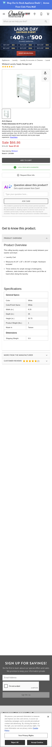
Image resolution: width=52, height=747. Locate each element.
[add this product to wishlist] (45, 79)
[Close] (48, 716)
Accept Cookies (37, 742)
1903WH (11, 153)
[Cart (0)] (48, 14)
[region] (26, 730)
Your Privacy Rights (25, 735)
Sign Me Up (26, 695)
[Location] (34, 14)
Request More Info (27, 175)
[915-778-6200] (41, 14)
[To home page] (19, 14)
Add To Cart (26, 160)
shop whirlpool (26, 53)
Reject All (15, 742)
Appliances (6, 60)
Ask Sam (26, 201)
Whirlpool (14, 151)
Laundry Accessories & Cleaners (31, 60)
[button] (4, 14)
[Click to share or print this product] (45, 73)
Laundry (15, 60)
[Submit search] (46, 21)
